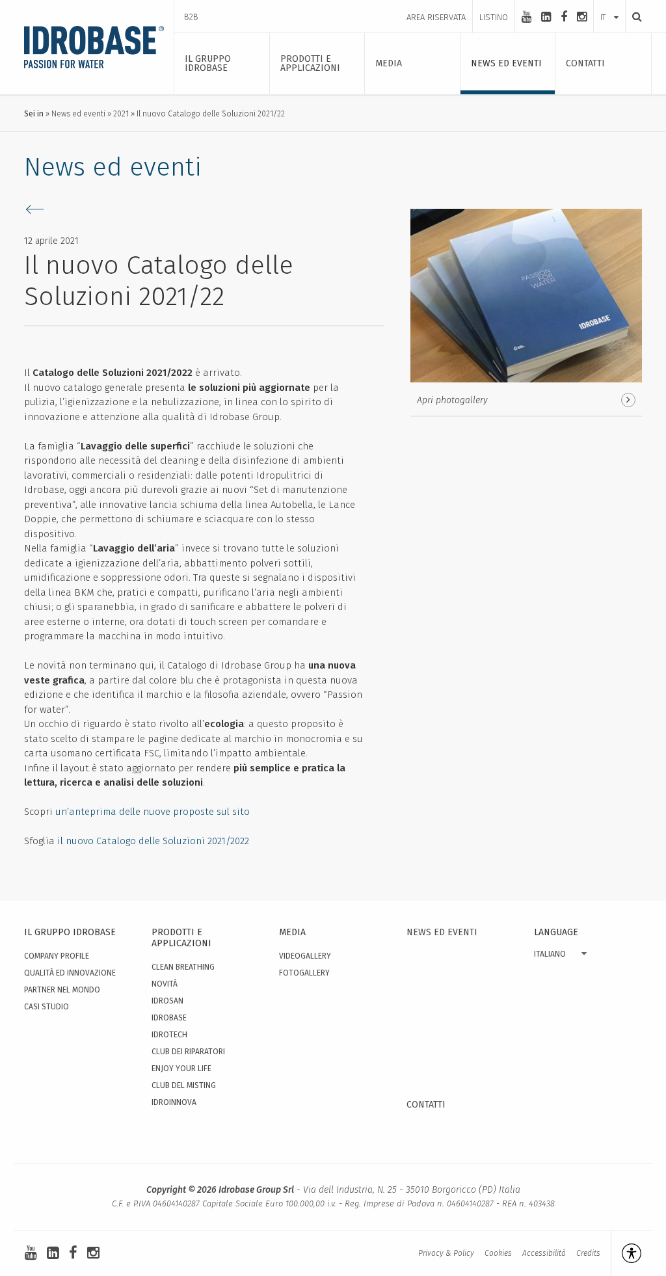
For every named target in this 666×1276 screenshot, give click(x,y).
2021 (121, 113)
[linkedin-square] (546, 17)
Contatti (426, 1104)
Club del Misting (184, 1085)
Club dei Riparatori (188, 1051)
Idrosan (167, 1000)
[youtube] (526, 17)
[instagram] (582, 17)
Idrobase (169, 1017)
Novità (165, 984)
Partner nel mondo (62, 989)
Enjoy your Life (181, 1068)
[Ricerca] (633, 16)
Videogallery (305, 956)
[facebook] (564, 17)
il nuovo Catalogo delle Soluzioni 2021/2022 (153, 841)
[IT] (609, 4)
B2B (191, 16)
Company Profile (56, 956)
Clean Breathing (183, 967)
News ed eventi (78, 113)
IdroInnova (174, 1102)
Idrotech (169, 1034)
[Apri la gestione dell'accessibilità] (626, 1253)
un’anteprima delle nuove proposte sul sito (152, 811)
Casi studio (46, 1006)
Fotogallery (304, 972)
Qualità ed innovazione (70, 972)
